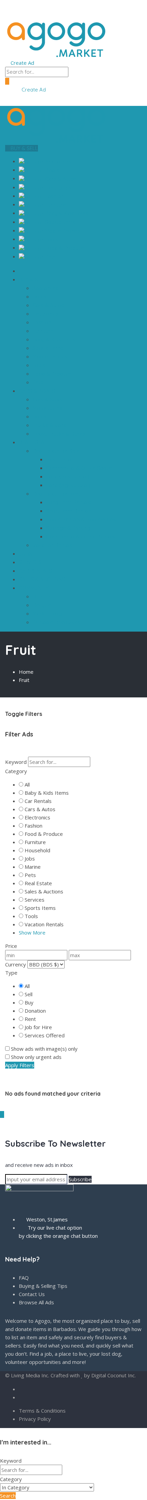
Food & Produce (64, 248)
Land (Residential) (67, 476)
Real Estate (38, 883)
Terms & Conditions (42, 1410)
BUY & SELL (23, 148)
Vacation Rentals (52, 545)
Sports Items (60, 222)
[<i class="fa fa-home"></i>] (21, 271)
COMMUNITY (34, 588)
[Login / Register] (13, 89)
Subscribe (80, 1179)
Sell (28, 994)
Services (34, 899)
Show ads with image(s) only (44, 1048)
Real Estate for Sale (56, 451)
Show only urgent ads (36, 1056)
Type (11, 972)
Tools (51, 239)
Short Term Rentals (69, 511)
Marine (33, 866)
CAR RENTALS (35, 571)
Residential (59, 459)
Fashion (54, 196)
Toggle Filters (23, 713)
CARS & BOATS (37, 391)
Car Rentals (38, 800)
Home (26, 671)
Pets (50, 257)
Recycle (41, 605)
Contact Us (32, 1294)
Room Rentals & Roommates (81, 519)
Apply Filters (19, 1065)
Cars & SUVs (47, 399)
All (27, 784)
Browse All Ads (36, 1302)
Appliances (57, 161)
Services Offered (45, 1035)
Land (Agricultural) (68, 485)
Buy (29, 1002)
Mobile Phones (62, 231)
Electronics (57, 187)
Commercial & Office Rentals (80, 536)
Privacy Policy (35, 1418)
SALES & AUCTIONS (42, 579)
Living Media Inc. (30, 1375)
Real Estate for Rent (57, 493)
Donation (35, 1010)
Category (16, 771)
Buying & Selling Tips (43, 1285)
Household (37, 850)
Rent (30, 1018)
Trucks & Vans (49, 425)
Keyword (16, 761)
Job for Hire (38, 1027)
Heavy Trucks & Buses (58, 433)
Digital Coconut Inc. (113, 1375)
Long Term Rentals (68, 502)
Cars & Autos (60, 178)
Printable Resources (56, 622)
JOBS (25, 553)
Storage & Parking (68, 528)
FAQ (24, 1277)
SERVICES (30, 562)
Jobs (30, 858)
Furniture (55, 205)
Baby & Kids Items (66, 213)
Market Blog (47, 613)
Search (8, 1495)
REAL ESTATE (35, 442)
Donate (41, 596)
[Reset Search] (7, 752)
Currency (15, 964)
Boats (51, 170)
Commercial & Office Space (79, 468)
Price (11, 945)
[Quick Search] (7, 693)
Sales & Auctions (44, 891)
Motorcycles (47, 408)
